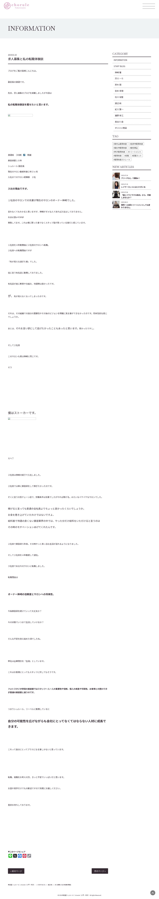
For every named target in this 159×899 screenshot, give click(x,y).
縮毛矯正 (134, 147)
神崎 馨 (118, 72)
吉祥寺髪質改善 (137, 143)
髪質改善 (118, 155)
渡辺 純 (118, 103)
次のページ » (100, 871)
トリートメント (135, 151)
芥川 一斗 (119, 78)
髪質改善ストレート (122, 159)
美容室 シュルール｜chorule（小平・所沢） (21, 885)
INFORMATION (120, 59)
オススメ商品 (121, 127)
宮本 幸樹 (119, 90)
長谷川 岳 (119, 121)
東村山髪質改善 (121, 143)
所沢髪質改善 (120, 151)
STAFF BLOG (119, 66)
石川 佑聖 (119, 97)
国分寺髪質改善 (121, 147)
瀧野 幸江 (119, 115)
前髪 (127, 155)
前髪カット (137, 155)
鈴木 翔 (118, 84)
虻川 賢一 (119, 109)
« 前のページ (16, 871)
